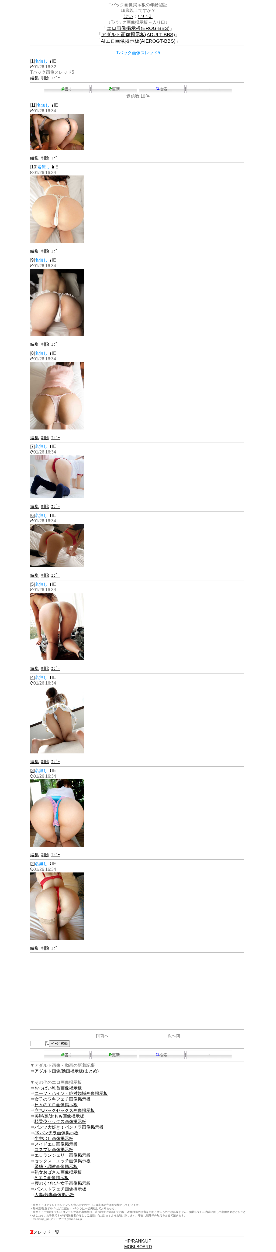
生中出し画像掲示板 (53, 1138)
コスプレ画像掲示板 (53, 1149)
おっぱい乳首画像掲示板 (58, 1088)
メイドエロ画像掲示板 (56, 1144)
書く (68, 89)
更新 (116, 89)
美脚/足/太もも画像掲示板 (59, 1116)
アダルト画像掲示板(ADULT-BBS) (138, 34)
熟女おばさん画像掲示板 (58, 1172)
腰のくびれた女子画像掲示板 (62, 1183)
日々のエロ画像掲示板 (56, 1104)
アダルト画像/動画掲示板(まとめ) (66, 1071)
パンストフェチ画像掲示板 (60, 1189)
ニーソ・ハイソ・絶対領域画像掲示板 (71, 1093)
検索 (163, 89)
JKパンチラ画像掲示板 (56, 1133)
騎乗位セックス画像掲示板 (60, 1121)
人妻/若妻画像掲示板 (54, 1194)
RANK (138, 1241)
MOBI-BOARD (138, 1246)
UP (148, 1241)
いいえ (145, 16)
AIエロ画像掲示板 (51, 1177)
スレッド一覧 (46, 1232)
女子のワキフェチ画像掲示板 (62, 1099)
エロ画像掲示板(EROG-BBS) (138, 28)
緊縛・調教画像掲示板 (56, 1166)
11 (33, 105)
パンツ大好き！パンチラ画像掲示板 (69, 1127)
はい (128, 16)
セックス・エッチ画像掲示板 (62, 1161)
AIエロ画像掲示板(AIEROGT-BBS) (138, 41)
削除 (45, 78)
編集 (34, 78)
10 (33, 167)
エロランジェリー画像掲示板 (62, 1155)
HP (128, 1241)
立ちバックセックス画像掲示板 (64, 1110)
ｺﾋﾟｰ (55, 78)
